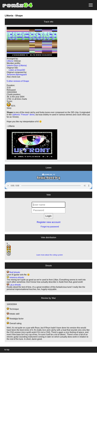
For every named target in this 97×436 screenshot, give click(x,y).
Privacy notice (3, 433)
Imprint (3, 430)
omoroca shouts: (16, 277)
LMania (9, 15)
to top (5, 350)
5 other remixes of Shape (18, 81)
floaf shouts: (14, 272)
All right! (2, 426)
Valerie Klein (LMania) (17, 65)
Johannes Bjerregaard (17, 74)
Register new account (48, 222)
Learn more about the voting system (48, 255)
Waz (54, 298)
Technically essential (5, 394)
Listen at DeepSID (16, 70)
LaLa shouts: (15, 285)
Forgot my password (48, 227)
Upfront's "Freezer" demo (23, 115)
